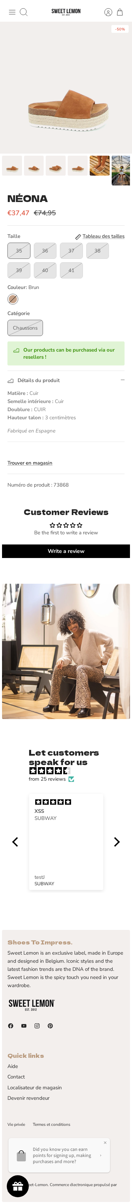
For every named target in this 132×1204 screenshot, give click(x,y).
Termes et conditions (51, 1124)
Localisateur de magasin (34, 1087)
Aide (12, 1066)
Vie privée (16, 1124)
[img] (69, 771)
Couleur (23, 287)
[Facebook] (10, 1026)
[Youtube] (23, 1026)
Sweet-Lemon (35, 1184)
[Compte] (104, 12)
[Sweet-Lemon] (66, 12)
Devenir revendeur (28, 1098)
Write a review (66, 551)
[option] (66, 88)
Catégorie (18, 313)
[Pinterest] (50, 1026)
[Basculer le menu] (12, 12)
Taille (13, 236)
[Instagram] (37, 1026)
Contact (16, 1076)
